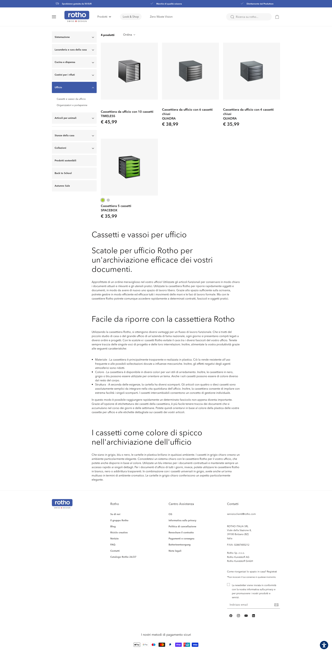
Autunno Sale (62, 185)
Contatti (115, 551)
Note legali (175, 551)
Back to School (63, 173)
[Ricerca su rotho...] (232, 17)
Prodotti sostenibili (65, 160)
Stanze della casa (64, 135)
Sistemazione (62, 37)
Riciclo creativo (119, 532)
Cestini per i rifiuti (65, 74)
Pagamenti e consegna (181, 538)
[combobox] (249, 16)
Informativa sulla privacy (182, 520)
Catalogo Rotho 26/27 (123, 557)
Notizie (114, 538)
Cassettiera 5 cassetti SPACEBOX (116, 208)
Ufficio (58, 87)
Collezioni (60, 148)
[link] (277, 17)
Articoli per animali (65, 118)
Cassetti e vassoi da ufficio (71, 99)
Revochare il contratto (181, 532)
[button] (58, 17)
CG (170, 514)
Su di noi (115, 514)
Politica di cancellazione (182, 526)
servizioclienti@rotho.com (241, 514)
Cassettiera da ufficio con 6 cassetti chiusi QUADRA (187, 113)
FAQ (112, 544)
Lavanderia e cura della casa (71, 49)
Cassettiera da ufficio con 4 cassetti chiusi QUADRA (248, 113)
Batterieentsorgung (180, 544)
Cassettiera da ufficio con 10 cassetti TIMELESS (127, 113)
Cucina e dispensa (65, 62)
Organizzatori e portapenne (72, 105)
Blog (113, 526)
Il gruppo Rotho (119, 520)
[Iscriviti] (276, 605)
